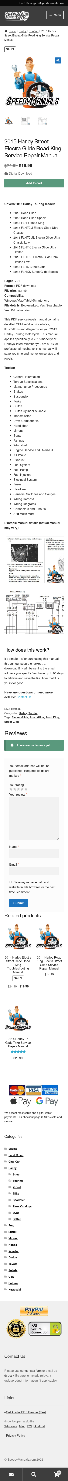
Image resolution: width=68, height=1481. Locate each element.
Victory (13, 1238)
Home (12, 31)
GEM (11, 1276)
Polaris (12, 1270)
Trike (16, 1193)
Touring (33, 31)
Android (39, 1426)
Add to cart (34, 183)
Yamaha (13, 1251)
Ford (11, 1225)
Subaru (13, 1283)
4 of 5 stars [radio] (22, 789)
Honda (12, 1245)
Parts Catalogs (22, 1206)
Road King (52, 717)
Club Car (14, 1161)
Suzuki (12, 1232)
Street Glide (11, 721)
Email (14, 864)
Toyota (12, 1264)
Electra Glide (20, 717)
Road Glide (37, 717)
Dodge (12, 1257)
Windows (10, 1426)
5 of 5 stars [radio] (25, 789)
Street (16, 1174)
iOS (29, 1426)
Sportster (19, 1200)
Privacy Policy (15, 1435)
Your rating (16, 785)
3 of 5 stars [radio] (18, 789)
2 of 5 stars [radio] (14, 789)
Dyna (16, 1213)
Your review (18, 794)
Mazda (12, 1149)
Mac (22, 1426)
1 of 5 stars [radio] (10, 789)
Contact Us (23, 697)
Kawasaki (14, 1289)
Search (34, 1474)
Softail (17, 1219)
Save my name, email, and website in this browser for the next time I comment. (32, 887)
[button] (58, 60)
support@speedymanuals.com (47, 3)
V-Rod (17, 1187)
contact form (33, 1370)
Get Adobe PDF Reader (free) (26, 1412)
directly (9, 1375)
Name (14, 846)
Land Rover (15, 1155)
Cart (52, 1471)
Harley (22, 31)
